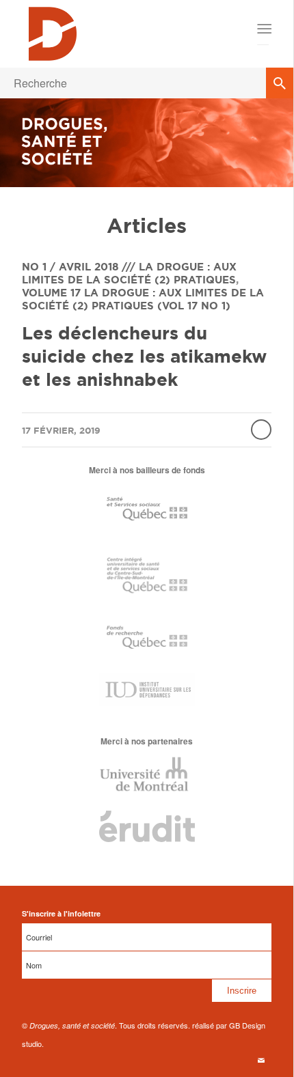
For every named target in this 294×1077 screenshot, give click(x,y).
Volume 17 (51, 292)
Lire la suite (261, 429)
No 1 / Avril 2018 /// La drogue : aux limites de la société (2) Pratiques (129, 273)
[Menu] (263, 28)
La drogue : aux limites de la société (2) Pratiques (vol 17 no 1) (143, 299)
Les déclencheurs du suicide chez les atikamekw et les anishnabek (144, 356)
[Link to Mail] (261, 1060)
